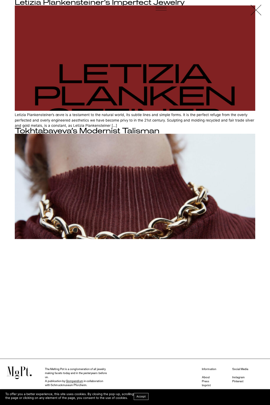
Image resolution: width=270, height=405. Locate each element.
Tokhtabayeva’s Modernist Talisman (87, 131)
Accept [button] (141, 396)
